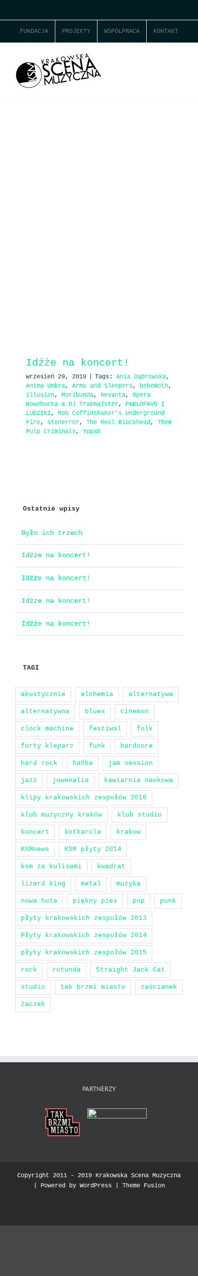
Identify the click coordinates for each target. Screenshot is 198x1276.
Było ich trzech (51, 533)
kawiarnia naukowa (138, 780)
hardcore (136, 746)
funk (97, 746)
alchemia (97, 694)
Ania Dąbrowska (141, 376)
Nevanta (113, 395)
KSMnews (35, 849)
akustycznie (43, 694)
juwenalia (70, 780)
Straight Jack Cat (130, 970)
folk (145, 728)
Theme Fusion (143, 1185)
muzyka (128, 883)
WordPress (96, 1185)
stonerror (63, 422)
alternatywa (150, 694)
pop (139, 901)
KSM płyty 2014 (92, 849)
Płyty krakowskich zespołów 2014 (84, 935)
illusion (40, 395)
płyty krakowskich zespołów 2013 (84, 918)
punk (168, 901)
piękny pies (95, 901)
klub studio (139, 815)
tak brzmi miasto (92, 987)
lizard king (43, 883)
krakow (128, 832)
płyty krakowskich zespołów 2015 (84, 952)
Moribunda (77, 395)
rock (29, 970)
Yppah (92, 431)
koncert (35, 832)
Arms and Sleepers (102, 386)
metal (91, 883)
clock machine (47, 728)
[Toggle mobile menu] (179, 58)
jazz (29, 780)
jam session (130, 763)
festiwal (105, 728)
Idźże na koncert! (77, 363)
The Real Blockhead (118, 422)
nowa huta (39, 901)
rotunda (66, 970)
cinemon (134, 711)
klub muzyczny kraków (61, 815)
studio (33, 987)
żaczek (33, 1004)
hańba (83, 763)
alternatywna (45, 711)
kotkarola (82, 832)
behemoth (154, 386)
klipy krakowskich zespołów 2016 (84, 797)
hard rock (39, 763)
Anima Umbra (45, 386)
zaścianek (159, 987)
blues (95, 711)
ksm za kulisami (51, 866)
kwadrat (111, 866)
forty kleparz (47, 746)
